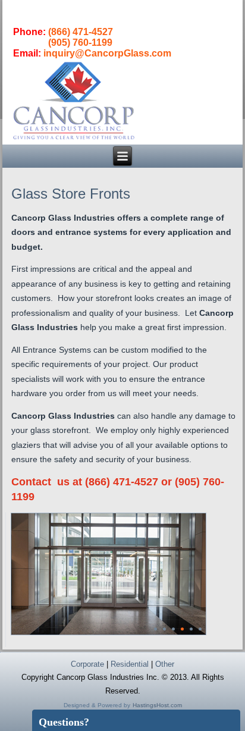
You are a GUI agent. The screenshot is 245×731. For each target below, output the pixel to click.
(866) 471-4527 (80, 32)
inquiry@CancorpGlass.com (107, 53)
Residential (130, 664)
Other (164, 664)
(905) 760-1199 (80, 42)
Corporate (87, 664)
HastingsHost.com (157, 705)
